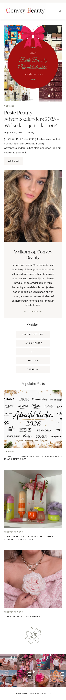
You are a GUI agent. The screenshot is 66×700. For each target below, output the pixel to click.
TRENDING (33, 369)
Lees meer (15, 162)
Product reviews (13, 532)
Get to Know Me (33, 311)
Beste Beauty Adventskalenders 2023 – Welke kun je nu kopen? (31, 119)
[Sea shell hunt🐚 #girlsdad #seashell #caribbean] (8, 662)
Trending (9, 106)
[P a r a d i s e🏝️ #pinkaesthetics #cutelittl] (8, 678)
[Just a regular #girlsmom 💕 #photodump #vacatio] (25, 678)
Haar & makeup (33, 343)
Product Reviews (33, 334)
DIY (33, 352)
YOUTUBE (33, 360)
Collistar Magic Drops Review (22, 617)
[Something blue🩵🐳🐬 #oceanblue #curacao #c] (41, 662)
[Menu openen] (53, 11)
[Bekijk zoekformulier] (60, 11)
